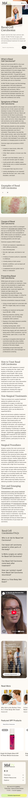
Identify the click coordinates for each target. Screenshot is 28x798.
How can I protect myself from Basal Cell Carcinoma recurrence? (12, 572)
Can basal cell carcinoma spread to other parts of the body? (12, 547)
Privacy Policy (7, 788)
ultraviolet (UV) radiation (16, 228)
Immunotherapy (6, 503)
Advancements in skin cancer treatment (13, 491)
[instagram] (7, 771)
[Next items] (7, 192)
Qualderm (18, 786)
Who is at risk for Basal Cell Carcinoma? (12, 539)
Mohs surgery (13, 460)
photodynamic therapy (20, 503)
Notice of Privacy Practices (17, 788)
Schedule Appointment (14, 795)
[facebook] (4, 771)
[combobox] (11, 47)
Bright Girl (5, 730)
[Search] (24, 47)
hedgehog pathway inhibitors (11, 497)
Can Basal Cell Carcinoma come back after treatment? (12, 563)
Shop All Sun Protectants (9, 724)
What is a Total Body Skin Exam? (12, 580)
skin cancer (14, 66)
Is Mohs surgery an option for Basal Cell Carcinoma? (12, 555)
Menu (22, 3)
